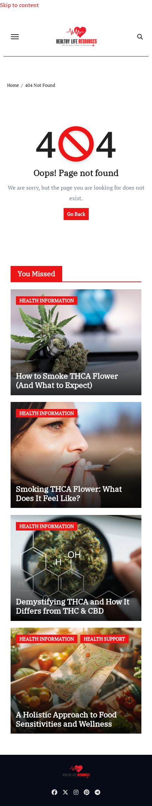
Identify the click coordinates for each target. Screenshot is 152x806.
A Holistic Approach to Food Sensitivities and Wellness (66, 719)
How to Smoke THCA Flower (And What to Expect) (67, 380)
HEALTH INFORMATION (46, 300)
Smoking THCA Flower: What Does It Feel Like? (69, 493)
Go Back (76, 214)
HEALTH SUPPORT (104, 638)
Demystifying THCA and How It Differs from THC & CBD (72, 606)
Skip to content (19, 5)
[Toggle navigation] (15, 36)
